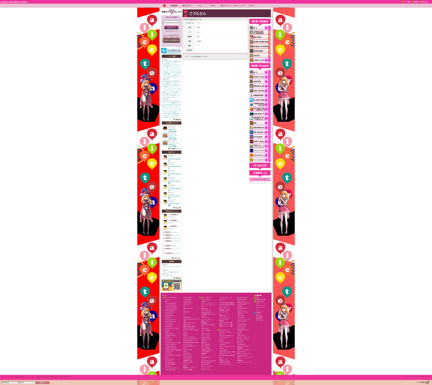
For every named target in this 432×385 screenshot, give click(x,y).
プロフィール (259, 311)
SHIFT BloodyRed (205, 344)
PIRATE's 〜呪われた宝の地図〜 (173, 350)
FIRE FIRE (239, 331)
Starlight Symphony (170, 362)
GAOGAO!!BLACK (241, 344)
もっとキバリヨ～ (205, 335)
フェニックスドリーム (225, 317)
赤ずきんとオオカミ (188, 362)
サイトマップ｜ (6, 377)
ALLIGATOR (168, 341)
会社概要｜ (61, 377)
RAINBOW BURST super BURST (191, 342)
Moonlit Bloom (169, 324)
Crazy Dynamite (187, 358)
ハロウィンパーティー (207, 369)
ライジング (186, 364)
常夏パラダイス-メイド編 (225, 324)
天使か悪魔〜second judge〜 (208, 314)
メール (257, 309)
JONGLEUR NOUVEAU (224, 362)
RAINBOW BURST (187, 357)
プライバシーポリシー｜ (31, 377)
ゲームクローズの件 (167, 275)
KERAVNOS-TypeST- (242, 299)
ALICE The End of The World (208, 360)
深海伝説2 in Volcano (224, 310)
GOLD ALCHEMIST (169, 312)
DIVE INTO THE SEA (242, 297)
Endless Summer (205, 333)
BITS (184, 313)
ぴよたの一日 (222, 299)
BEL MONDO (240, 340)
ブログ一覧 (178, 207)
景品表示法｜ (40, 377)
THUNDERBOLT (241, 328)
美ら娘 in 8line (223, 315)
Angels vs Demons (205, 299)
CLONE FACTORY (187, 297)
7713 (171, 128)
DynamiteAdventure (206, 312)
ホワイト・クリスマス (207, 366)
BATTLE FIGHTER (187, 355)
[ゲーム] (199, 6)
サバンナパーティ (205, 317)
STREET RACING (241, 326)
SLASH (203, 359)
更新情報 (416, 1)
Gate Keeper (186, 312)
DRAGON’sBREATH (170, 359)
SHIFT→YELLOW (205, 348)
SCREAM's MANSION (170, 346)
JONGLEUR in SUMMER (225, 332)
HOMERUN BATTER (242, 308)
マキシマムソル (205, 368)
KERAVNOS (240, 306)
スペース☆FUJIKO (224, 319)
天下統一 (185, 335)
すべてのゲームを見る (260, 179)
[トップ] (164, 6)
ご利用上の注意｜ (14, 377)
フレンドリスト (260, 307)
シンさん (170, 157)
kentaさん (170, 228)
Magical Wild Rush (188, 308)
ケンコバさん (171, 179)
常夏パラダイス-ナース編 (225, 326)
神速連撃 (203, 353)
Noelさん (175, 246)
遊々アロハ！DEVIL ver (243, 337)
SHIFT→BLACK (205, 346)
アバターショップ (260, 305)
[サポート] (251, 6)
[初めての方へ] (186, 6)
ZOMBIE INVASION (206, 339)
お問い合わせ (259, 318)
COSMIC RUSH (168, 339)
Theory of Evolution (242, 321)
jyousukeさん (171, 194)
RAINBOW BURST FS (188, 340)
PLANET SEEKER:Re (206, 362)
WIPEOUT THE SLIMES (189, 337)
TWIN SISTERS (240, 315)
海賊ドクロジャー (205, 321)
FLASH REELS (168, 326)
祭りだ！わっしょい (224, 308)
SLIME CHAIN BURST (170, 303)
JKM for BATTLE (205, 364)
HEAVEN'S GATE (205, 337)
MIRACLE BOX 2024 (170, 344)
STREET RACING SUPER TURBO (227, 351)
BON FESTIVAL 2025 (170, 321)
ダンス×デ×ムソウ (223, 337)
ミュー (221, 313)
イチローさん (171, 187)
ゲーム (164, 295)
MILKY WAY (168, 353)
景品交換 (259, 295)
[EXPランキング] (225, 6)
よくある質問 (259, 317)
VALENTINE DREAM (242, 324)
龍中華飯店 (204, 323)
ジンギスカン (173, 142)
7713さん (175, 232)
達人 (166, 301)
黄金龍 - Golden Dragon (189, 326)
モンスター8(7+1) (224, 312)
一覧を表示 (178, 119)
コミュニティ (260, 302)
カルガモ (167, 299)
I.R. (184, 315)
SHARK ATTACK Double (243, 312)
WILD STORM (168, 314)
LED (202, 332)
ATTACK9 (203, 341)
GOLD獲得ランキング (175, 148)
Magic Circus (186, 304)
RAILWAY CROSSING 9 (189, 328)
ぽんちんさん (176, 238)
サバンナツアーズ (223, 306)
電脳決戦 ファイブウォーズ (190, 367)
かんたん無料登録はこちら (171, 40)
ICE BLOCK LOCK (187, 344)
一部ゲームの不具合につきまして (170, 272)
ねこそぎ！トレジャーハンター (245, 362)
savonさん (170, 222)
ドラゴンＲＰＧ (169, 323)
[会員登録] (173, 6)
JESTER (221, 339)
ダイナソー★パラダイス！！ (208, 305)
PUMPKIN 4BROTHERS (243, 330)
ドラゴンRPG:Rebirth (170, 305)
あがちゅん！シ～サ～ (225, 353)
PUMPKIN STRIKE (169, 315)
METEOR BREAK (223, 350)
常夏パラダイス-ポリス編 (225, 322)
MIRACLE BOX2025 (170, 310)
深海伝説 (221, 321)
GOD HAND (240, 310)
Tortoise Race (168, 351)
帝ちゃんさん (171, 172)
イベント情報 (407, 1)
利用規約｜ (22, 377)
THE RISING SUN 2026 (171, 308)
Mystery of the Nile (170, 319)
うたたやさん (171, 164)
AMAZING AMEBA (187, 349)
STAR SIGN (168, 366)
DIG (184, 310)
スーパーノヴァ (241, 322)
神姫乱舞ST (240, 360)
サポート (259, 313)
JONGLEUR (240, 313)
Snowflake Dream (241, 304)
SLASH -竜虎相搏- (205, 330)
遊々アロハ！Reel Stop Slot (226, 335)
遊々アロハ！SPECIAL (242, 339)
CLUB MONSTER (187, 301)
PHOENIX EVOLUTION (170, 348)
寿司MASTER (204, 308)
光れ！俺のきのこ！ (206, 357)
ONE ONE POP (169, 360)
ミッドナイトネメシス (207, 319)
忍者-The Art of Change (189, 322)
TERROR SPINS (187, 317)
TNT (184, 306)
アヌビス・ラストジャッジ (208, 303)
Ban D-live (222, 333)
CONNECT (185, 333)
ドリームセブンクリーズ (225, 297)
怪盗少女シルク (205, 342)
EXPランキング (177, 258)
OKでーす (172, 135)
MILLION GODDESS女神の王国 (226, 304)
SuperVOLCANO (187, 302)
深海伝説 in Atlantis (224, 360)
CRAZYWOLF (186, 353)
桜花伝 (185, 366)
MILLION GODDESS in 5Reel (190, 339)
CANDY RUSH (186, 324)
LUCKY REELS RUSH (170, 369)
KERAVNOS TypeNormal (243, 302)
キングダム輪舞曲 (187, 369)
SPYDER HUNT (204, 328)
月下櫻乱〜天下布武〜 (207, 350)
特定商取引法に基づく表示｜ (51, 377)
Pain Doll (221, 341)
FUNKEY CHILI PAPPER (171, 306)
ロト (257, 297)
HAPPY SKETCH (241, 301)
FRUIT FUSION (186, 299)
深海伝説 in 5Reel (187, 360)
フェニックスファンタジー (244, 319)
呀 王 (202, 306)
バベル (203, 355)
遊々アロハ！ (240, 342)
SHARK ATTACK (241, 335)
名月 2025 (168, 317)
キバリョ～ (222, 301)
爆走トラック (168, 332)
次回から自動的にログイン (172, 31)
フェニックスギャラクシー (226, 364)
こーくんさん (176, 235)
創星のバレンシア (223, 359)
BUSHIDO (203, 315)
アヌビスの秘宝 (205, 351)
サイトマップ (259, 320)
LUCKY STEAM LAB (206, 310)
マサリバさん (171, 217)
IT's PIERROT (240, 317)
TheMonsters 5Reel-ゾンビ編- (173, 342)
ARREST (185, 351)
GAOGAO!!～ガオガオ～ (243, 346)
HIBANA (239, 333)
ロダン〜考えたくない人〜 (172, 368)
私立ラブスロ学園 (169, 364)
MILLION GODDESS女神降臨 (226, 302)
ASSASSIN (203, 301)
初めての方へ (425, 1)
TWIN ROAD (222, 344)
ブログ (257, 304)
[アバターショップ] (238, 6)
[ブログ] (212, 6)
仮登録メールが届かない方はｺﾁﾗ (171, 37)
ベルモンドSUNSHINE (224, 342)
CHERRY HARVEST (169, 333)
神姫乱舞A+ (240, 348)
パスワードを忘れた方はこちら (171, 35)
